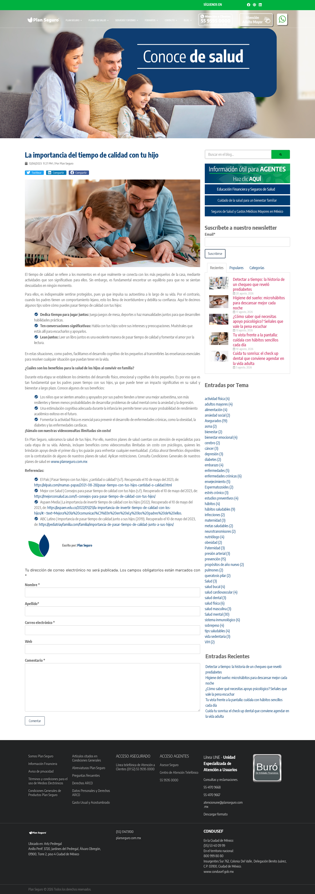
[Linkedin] (260, 4)
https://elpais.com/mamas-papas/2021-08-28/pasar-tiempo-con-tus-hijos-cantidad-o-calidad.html (103, 485)
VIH (210, 642)
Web (28, 641)
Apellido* (32, 603)
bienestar (213, 431)
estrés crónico (217, 492)
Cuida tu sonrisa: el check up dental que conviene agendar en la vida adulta (258, 358)
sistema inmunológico (222, 620)
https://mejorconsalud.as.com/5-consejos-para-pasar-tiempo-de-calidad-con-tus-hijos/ (94, 496)
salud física (215, 603)
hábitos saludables (220, 509)
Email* (210, 234)
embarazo (214, 465)
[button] (34, 173)
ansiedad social (217, 415)
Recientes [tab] (216, 267)
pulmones (214, 570)
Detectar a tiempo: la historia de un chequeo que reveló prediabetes (259, 284)
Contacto (170, 20)
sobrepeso (214, 625)
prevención (215, 559)
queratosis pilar (218, 575)
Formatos (150, 20)
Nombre (32, 584)
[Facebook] (248, 4)
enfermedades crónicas (223, 476)
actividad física (217, 398)
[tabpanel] (247, 323)
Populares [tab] (236, 267)
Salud (211, 581)
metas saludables (219, 525)
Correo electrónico (40, 622)
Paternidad (215, 548)
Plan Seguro (72, 20)
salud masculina (218, 608)
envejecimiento (217, 481)
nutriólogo (214, 537)
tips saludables (217, 631)
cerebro (212, 443)
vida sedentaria (217, 636)
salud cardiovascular (221, 592)
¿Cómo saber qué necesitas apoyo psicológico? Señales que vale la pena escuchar (258, 321)
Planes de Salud (97, 20)
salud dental (215, 597)
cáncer (211, 448)
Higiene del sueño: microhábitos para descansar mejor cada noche (259, 302)
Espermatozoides (219, 487)
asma (211, 426)
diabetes (213, 459)
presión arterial (217, 553)
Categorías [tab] (257, 267)
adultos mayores (219, 404)
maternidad (215, 520)
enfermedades (217, 470)
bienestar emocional (221, 437)
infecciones (215, 514)
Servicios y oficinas (125, 20)
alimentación (216, 409)
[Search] (280, 154)
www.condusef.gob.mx (219, 871)
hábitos (212, 503)
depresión (214, 454)
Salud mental (217, 614)
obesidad (213, 542)
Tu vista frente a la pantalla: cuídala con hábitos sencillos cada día (255, 339)
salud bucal (215, 586)
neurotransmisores (220, 531)
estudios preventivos (221, 498)
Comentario (35, 660)
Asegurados (216, 420)
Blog (186, 20)
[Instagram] (254, 4)
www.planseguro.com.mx (69, 461)
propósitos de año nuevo (224, 564)
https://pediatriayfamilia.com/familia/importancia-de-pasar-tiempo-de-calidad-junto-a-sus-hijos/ (106, 524)
